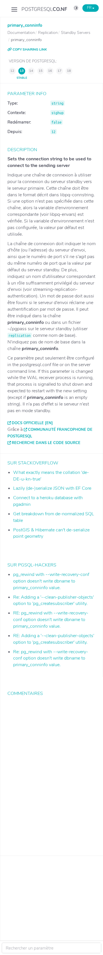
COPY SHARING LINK (29, 49)
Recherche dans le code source (46, 442)
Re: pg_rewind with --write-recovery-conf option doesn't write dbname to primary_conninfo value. (50, 658)
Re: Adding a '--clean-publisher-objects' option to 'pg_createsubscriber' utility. (53, 600)
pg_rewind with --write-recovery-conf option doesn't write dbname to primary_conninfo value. (51, 581)
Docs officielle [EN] (32, 423)
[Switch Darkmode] (76, 9)
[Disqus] (51, 771)
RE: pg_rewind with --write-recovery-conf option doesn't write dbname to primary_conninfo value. (50, 619)
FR (89, 7)
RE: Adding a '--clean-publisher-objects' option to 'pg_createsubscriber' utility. (53, 639)
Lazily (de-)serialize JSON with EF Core (52, 488)
